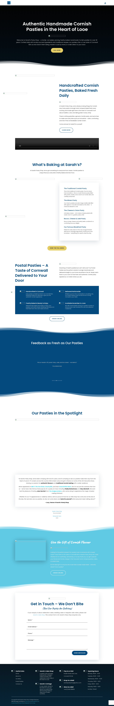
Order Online (57, 318)
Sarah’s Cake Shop (39, 615)
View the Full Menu (57, 248)
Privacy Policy (21, 703)
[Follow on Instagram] (101, 700)
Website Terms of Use (30, 703)
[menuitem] (105, 2)
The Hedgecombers (55, 491)
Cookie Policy (14, 703)
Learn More (66, 130)
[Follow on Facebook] (98, 700)
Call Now (57, 50)
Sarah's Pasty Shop (57, 511)
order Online (58, 573)
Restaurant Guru (57, 516)
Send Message (79, 653)
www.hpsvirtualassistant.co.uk (32, 701)
